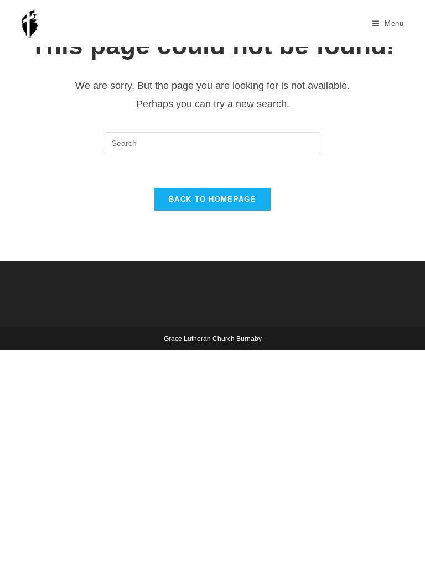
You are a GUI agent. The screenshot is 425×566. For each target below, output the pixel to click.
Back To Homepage (212, 199)
